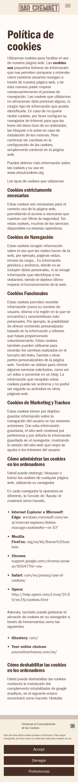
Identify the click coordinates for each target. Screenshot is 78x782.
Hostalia (55, 698)
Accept (39, 749)
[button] (72, 726)
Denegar (39, 760)
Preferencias (39, 771)
